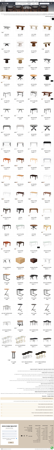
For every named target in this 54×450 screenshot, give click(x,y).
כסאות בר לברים (45, 436)
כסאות (37, 3)
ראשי (52, 427)
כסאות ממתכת (38, 431)
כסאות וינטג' (38, 435)
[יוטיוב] (22, 436)
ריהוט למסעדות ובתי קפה (23, 3)
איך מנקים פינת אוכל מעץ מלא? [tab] (47, 398)
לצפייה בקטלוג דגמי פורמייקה (49, 16)
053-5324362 (28, 428)
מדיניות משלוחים (51, 436)
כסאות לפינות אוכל (37, 428)
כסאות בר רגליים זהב (45, 432)
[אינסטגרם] (24, 436)
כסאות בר (33, 3)
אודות (52, 428)
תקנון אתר (51, 439)
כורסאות (17, 3)
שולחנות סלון (38, 439)
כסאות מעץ (38, 432)
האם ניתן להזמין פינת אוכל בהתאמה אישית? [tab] (45, 404)
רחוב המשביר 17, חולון (27, 427)
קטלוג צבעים (51, 432)
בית (53, 10)
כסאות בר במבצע (45, 439)
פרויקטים (52, 431)
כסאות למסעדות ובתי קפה (36, 440)
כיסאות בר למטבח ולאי (44, 428)
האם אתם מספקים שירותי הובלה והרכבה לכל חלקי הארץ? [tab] (43, 415)
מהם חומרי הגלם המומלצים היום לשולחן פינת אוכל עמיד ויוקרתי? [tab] (42, 412)
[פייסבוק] (27, 436)
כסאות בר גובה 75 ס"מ (44, 435)
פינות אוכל (29, 3)
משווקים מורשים (51, 440)
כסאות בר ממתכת (45, 431)
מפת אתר (52, 435)
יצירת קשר (51, 443)
